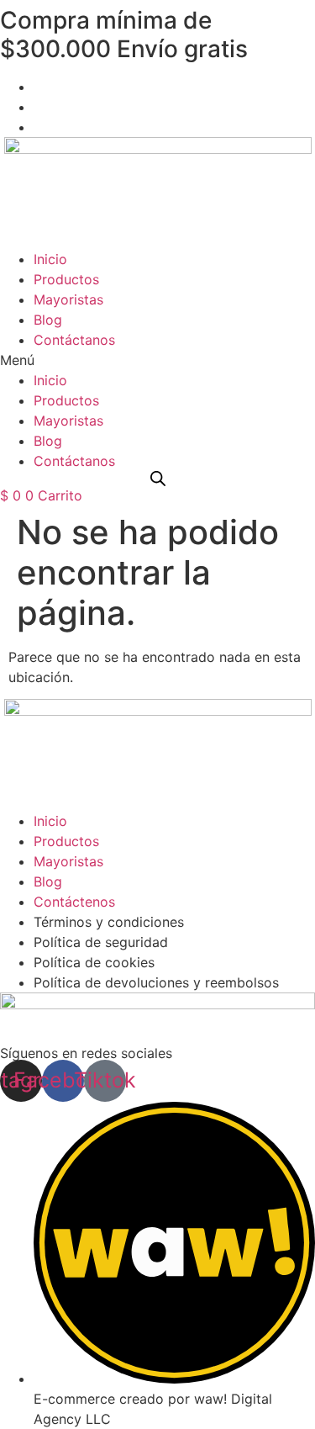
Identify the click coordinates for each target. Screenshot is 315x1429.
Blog (48, 319)
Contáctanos (74, 339)
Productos (66, 279)
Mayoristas (68, 299)
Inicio (50, 259)
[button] (157, 360)
